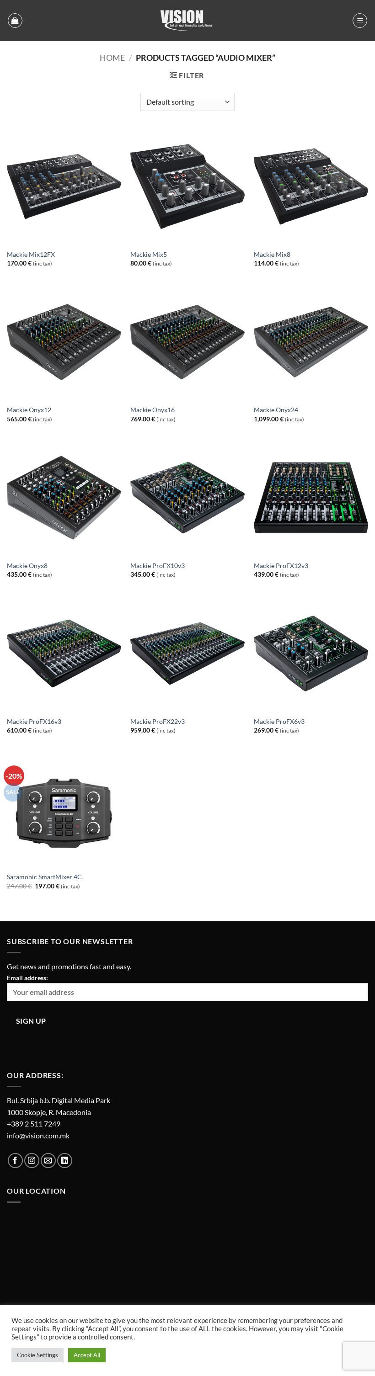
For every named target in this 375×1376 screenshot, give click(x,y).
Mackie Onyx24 (276, 410)
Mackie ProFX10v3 (157, 565)
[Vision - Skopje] (187, 20)
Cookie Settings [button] (37, 1355)
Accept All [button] (87, 1355)
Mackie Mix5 (148, 254)
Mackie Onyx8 (27, 565)
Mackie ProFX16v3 (34, 721)
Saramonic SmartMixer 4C (44, 877)
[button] (15, 20)
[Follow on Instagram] (31, 1160)
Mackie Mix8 (272, 254)
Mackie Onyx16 (152, 410)
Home (112, 58)
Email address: (27, 978)
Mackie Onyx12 (29, 410)
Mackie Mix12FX (31, 254)
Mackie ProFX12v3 (281, 565)
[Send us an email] (48, 1160)
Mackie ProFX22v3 (157, 721)
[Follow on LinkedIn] (64, 1160)
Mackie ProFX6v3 (279, 721)
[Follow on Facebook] (15, 1160)
